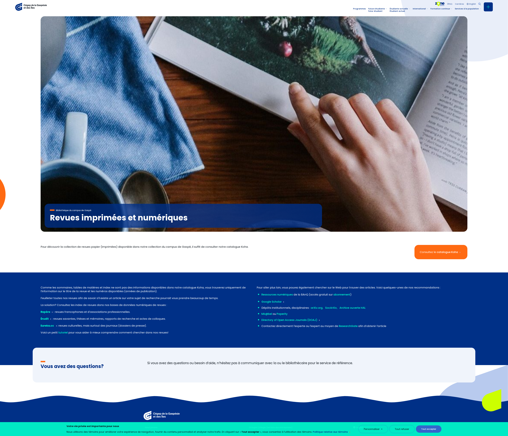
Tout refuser (402, 429)
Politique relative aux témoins (330, 431)
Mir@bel (266, 314)
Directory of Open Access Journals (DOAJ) (289, 320)
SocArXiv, (331, 308)
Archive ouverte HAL (352, 308)
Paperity (282, 314)
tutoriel (63, 332)
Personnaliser (373, 429)
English (472, 4)
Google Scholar (271, 302)
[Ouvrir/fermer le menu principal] (488, 6)
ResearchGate (348, 326)
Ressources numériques (277, 294)
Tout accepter (428, 429)
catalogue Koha (447, 252)
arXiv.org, (317, 308)
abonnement (341, 294)
